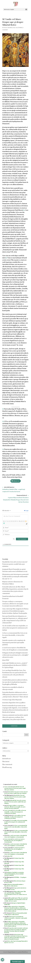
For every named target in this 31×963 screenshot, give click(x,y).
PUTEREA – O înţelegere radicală (15, 878)
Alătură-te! (16, 481)
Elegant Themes (11, 952)
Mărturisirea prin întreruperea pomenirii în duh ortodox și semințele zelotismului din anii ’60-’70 (15, 576)
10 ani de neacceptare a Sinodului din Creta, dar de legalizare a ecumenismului (15, 836)
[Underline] (8, 521)
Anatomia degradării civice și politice (13, 703)
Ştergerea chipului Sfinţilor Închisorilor (14, 903)
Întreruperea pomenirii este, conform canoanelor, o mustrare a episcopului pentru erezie (15, 918)
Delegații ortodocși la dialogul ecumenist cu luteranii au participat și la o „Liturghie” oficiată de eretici (15, 655)
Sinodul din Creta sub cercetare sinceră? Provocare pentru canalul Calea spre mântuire (14, 564)
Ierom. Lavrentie (8, 27)
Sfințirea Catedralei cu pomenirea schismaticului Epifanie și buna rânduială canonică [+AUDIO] (14, 874)
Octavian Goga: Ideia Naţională (12, 700)
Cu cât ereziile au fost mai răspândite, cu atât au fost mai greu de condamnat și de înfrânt (15, 628)
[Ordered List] (12, 521)
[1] (3, 409)
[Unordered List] (14, 521)
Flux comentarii (7, 764)
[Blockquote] (16, 521)
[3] (6, 258)
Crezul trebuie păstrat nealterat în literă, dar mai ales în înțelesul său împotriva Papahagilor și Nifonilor (15, 682)
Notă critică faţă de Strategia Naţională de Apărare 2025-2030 (16, 941)
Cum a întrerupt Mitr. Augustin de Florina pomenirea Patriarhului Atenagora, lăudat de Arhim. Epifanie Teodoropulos (15, 611)
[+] (24, 521)
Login (26, 510)
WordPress (25, 952)
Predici (20, 27)
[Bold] (4, 521)
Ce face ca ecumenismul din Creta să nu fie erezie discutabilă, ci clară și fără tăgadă (14, 635)
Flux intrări (5, 761)
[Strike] (10, 521)
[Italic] (6, 521)
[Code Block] (18, 521)
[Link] (20, 521)
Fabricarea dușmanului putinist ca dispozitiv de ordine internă (13, 885)
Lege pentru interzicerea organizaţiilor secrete (15, 888)
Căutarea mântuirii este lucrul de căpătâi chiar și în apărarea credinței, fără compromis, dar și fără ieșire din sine (15, 717)
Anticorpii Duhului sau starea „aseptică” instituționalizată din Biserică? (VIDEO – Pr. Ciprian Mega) (15, 665)
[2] (24, 210)
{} (21, 521)
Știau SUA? (5, 660)
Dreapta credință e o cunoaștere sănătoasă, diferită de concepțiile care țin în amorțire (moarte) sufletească (15, 603)
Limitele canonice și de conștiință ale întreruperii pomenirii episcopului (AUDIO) (13, 642)
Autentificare (6, 759)
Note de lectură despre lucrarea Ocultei (14, 881)
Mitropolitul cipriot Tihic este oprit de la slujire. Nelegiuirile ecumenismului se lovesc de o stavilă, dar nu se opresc (15, 894)
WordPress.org (7, 767)
